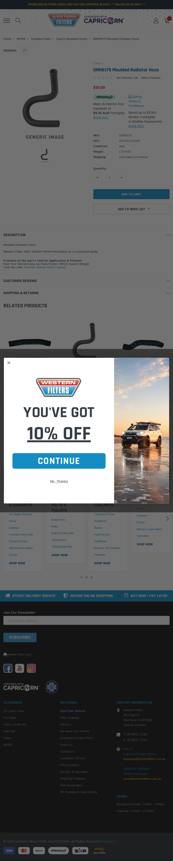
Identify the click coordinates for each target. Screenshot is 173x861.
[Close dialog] (8, 362)
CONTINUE (59, 460)
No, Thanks (59, 481)
